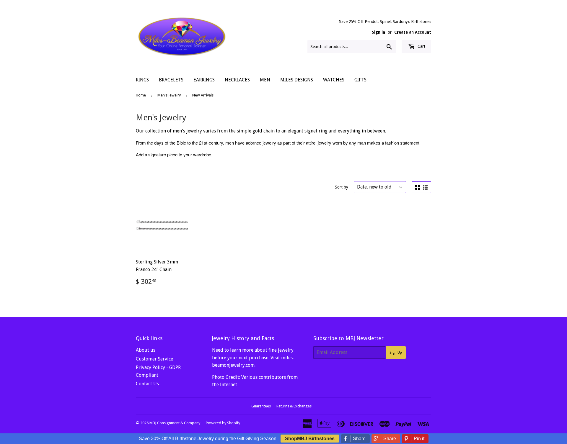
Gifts (360, 80)
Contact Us (147, 383)
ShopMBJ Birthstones (310, 438)
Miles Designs (296, 80)
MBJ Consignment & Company (174, 423)
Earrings (204, 80)
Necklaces (237, 80)
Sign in (378, 32)
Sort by (341, 187)
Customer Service (154, 359)
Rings (142, 80)
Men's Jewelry (169, 95)
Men (265, 80)
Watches (333, 80)
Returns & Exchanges (294, 406)
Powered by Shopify (223, 423)
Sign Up (396, 352)
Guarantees (261, 406)
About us (145, 350)
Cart (420, 46)
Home (141, 95)
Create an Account (412, 32)
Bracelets (171, 80)
